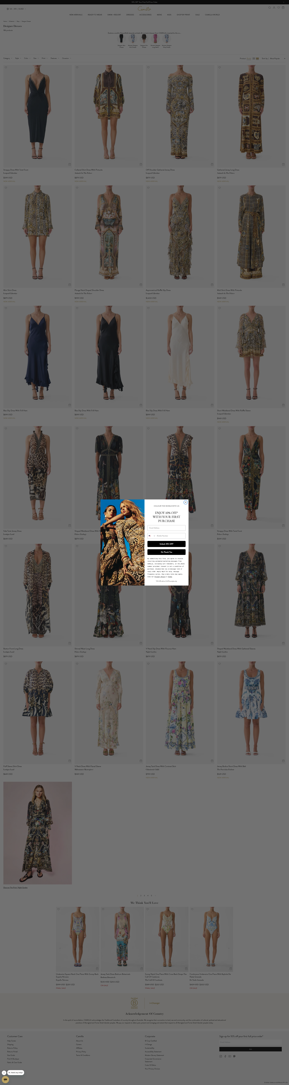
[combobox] (152, 536)
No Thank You (166, 552)
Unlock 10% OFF (166, 543)
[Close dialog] (186, 502)
